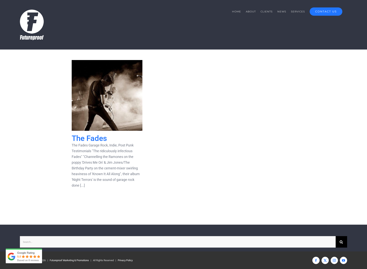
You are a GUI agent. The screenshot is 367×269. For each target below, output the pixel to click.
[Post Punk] (107, 95)
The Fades (100, 95)
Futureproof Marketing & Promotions (69, 260)
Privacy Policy (125, 260)
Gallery (113, 95)
